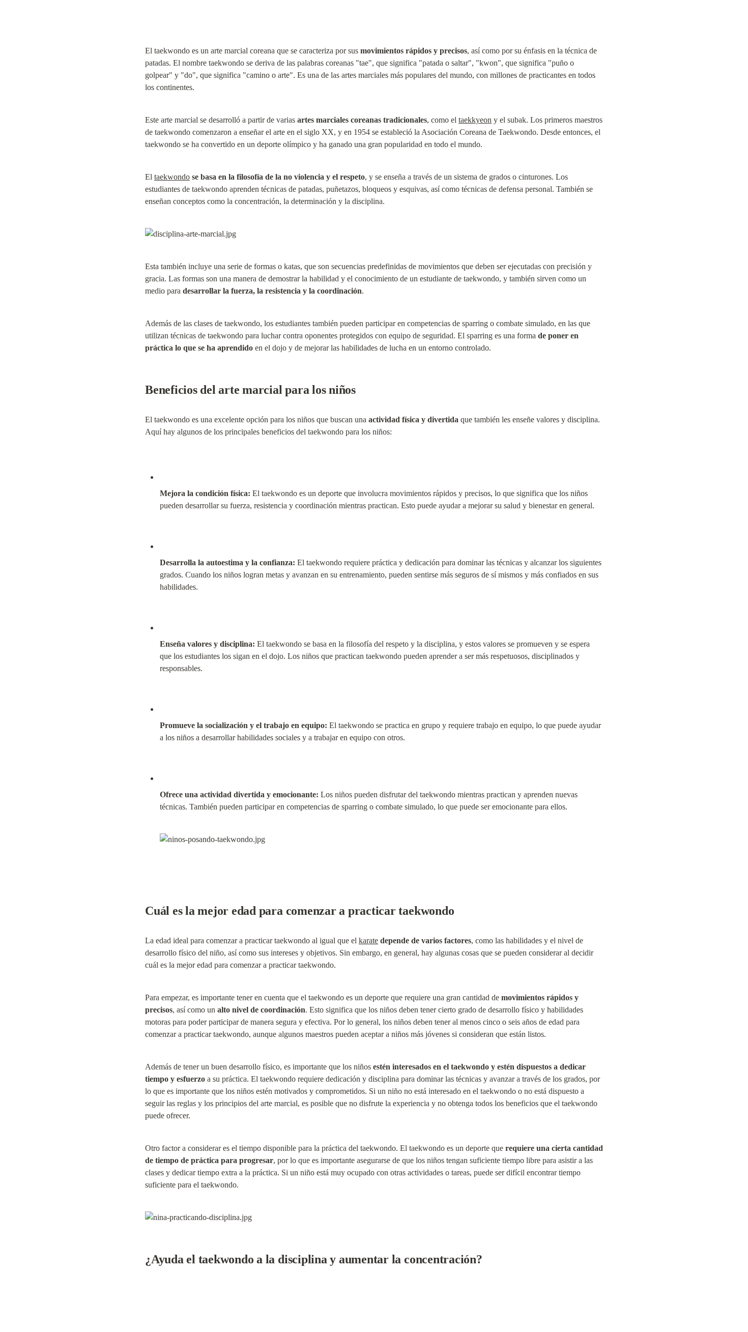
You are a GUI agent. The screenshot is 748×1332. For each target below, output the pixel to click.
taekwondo (172, 176)
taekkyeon (475, 119)
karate (368, 940)
